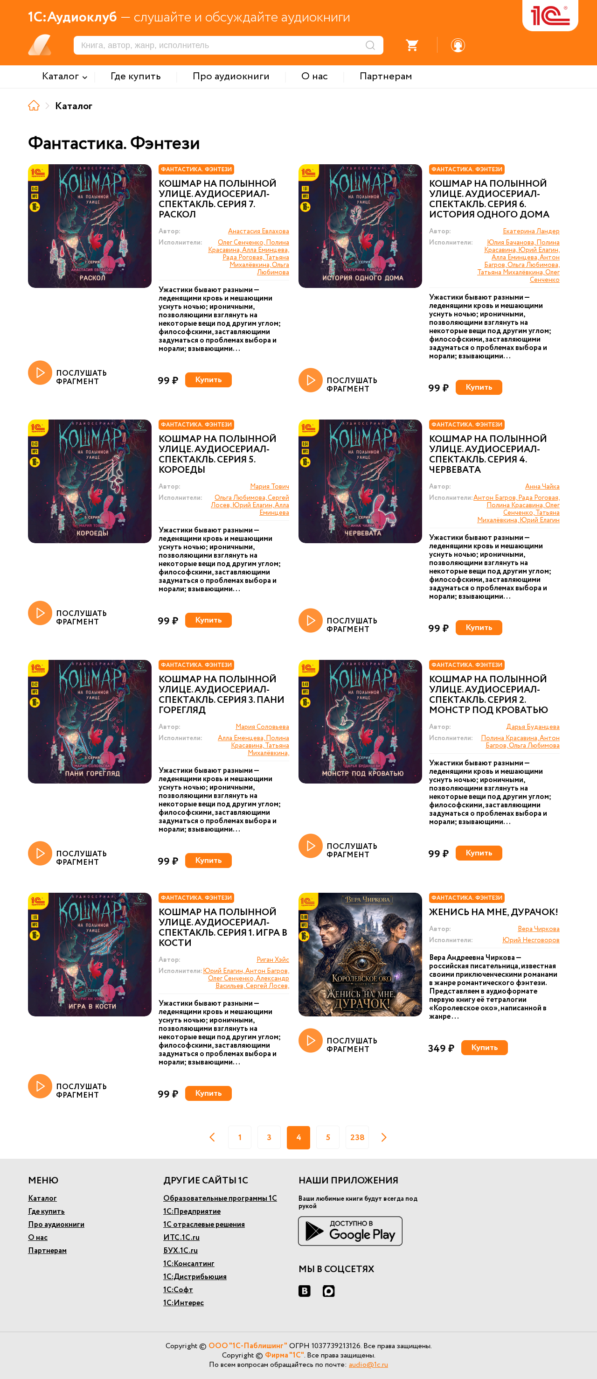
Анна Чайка (542, 486)
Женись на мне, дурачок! (493, 913)
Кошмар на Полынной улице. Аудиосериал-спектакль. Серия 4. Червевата (488, 455)
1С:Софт (178, 1290)
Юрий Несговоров (531, 940)
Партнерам (47, 1251)
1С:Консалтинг (189, 1264)
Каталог (42, 1198)
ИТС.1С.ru (181, 1237)
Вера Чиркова (539, 929)
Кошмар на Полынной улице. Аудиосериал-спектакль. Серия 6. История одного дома (489, 199)
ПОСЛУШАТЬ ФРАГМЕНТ (81, 377)
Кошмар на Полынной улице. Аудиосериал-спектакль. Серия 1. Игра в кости (223, 928)
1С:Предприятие (192, 1211)
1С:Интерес (183, 1303)
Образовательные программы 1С (220, 1198)
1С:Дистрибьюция (195, 1277)
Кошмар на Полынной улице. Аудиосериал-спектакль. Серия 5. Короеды (218, 455)
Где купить (46, 1211)
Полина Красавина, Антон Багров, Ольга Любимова (520, 742)
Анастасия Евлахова (258, 231)
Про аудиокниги (56, 1224)
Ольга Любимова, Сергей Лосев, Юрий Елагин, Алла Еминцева (250, 505)
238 (357, 1138)
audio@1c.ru (368, 1364)
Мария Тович (269, 486)
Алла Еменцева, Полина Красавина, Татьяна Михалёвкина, (253, 746)
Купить (208, 380)
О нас (38, 1237)
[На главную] (34, 105)
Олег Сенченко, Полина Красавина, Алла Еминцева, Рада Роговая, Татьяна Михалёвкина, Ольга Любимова (248, 257)
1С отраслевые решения (204, 1224)
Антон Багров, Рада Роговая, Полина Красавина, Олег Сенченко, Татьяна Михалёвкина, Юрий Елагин (516, 509)
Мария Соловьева (262, 727)
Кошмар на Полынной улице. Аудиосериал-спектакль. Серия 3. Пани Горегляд (222, 695)
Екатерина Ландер (531, 231)
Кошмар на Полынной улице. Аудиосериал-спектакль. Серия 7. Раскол (218, 199)
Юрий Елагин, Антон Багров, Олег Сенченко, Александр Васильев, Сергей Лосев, (246, 978)
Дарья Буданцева (533, 727)
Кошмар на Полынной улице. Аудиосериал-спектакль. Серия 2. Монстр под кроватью (488, 695)
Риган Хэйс (273, 960)
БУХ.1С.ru (180, 1251)
